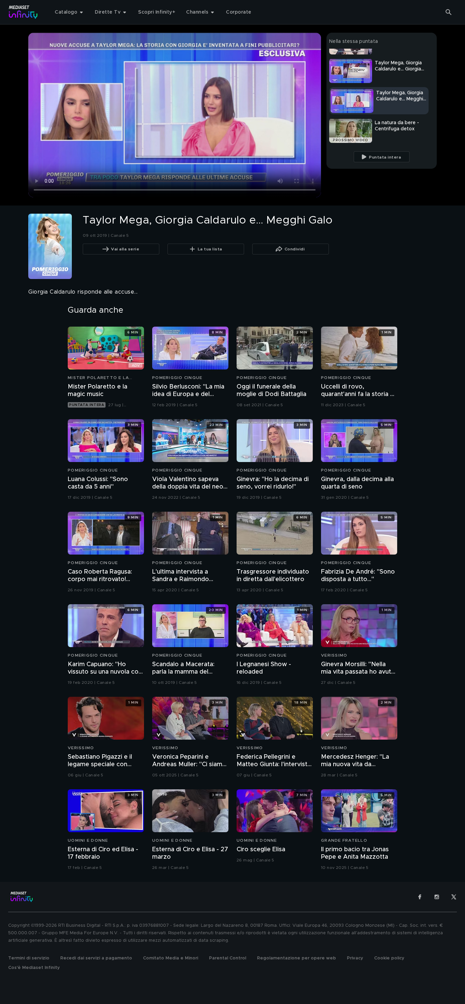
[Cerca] (449, 12)
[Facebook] (420, 897)
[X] (454, 897)
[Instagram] (437, 897)
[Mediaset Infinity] (23, 12)
